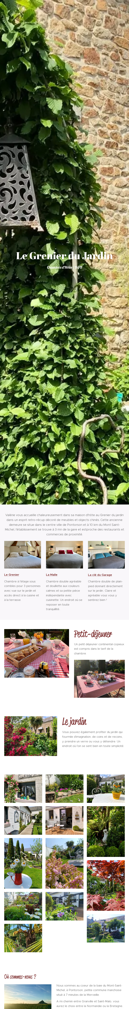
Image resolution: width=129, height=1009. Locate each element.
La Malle (51, 575)
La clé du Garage (100, 575)
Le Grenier (11, 575)
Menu (121, 8)
